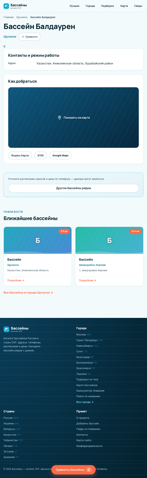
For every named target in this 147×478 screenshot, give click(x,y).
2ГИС (40, 155)
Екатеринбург (86, 362)
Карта (124, 6)
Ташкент (83, 373)
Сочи (81, 351)
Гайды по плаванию (88, 428)
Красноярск (85, 368)
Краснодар (85, 356)
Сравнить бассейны (73, 470)
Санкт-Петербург (89, 340)
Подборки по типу (87, 379)
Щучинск (22, 17)
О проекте (82, 417)
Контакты (82, 434)
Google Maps (60, 155)
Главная (9, 17)
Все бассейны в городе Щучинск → (28, 292)
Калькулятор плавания (90, 390)
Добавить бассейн (87, 423)
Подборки (107, 6)
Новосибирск (87, 345)
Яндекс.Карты (20, 155)
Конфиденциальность (89, 445)
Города (90, 6)
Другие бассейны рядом (73, 188)
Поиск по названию (88, 396)
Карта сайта (83, 440)
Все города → (85, 401)
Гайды (138, 6)
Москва (83, 334)
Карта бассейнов (86, 385)
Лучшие (74, 6)
